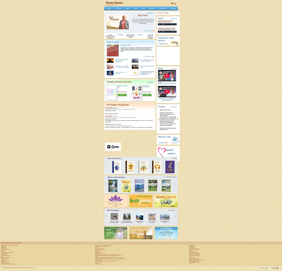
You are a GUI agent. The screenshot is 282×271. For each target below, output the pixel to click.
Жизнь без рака (4, 258)
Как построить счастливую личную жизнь (103, 245)
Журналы (3, 259)
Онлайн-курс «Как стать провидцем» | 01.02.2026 (130, 36)
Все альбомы (171, 210)
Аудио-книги (3, 246)
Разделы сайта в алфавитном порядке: (11, 243)
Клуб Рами (140, 34)
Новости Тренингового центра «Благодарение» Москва (106, 260)
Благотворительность (5, 249)
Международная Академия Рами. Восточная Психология (107, 254)
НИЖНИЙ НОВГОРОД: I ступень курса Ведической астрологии (120, 109)
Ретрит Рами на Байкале (140, 222)
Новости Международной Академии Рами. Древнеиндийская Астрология (110, 258)
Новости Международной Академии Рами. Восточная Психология (109, 257)
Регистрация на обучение (194, 254)
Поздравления (192, 246)
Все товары (149, 82)
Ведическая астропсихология (7, 252)
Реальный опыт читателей (194, 253)
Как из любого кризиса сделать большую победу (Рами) (147, 60)
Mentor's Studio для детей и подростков (9, 245)
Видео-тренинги (4, 253)
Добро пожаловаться (5, 257)
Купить (122, 95)
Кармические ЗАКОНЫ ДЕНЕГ (167, 83)
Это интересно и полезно (194, 261)
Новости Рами (98, 259)
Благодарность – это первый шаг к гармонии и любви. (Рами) (123, 66)
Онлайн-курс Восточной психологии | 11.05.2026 (142, 16)
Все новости (149, 13)
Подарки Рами (192, 245)
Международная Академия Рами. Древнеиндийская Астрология (108, 255)
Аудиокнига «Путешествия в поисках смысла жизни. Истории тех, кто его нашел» (166, 29)
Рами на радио (192, 251)
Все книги (174, 158)
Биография (3, 248)
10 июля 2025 (120, 34)
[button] (162, 24)
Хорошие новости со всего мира (195, 259)
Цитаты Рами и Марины (194, 260)
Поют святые (192, 247)
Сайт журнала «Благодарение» (170, 177)
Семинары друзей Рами (194, 255)
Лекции (96, 251)
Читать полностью (148, 56)
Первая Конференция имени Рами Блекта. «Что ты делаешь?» (110, 36)
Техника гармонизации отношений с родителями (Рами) (118, 125)
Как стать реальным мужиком (101, 246)
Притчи (190, 250)
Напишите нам (162, 142)
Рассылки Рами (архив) (194, 252)
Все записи (173, 18)
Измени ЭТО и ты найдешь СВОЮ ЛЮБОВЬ (167, 99)
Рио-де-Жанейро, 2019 (164, 222)
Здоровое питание (5, 260)
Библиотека (3, 247)
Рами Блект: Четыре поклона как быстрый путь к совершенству (122, 60)
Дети (2, 256)
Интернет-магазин (5, 262)
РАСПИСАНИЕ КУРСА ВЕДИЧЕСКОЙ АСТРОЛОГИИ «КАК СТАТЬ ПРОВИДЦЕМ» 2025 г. (147, 73)
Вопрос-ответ (4, 254)
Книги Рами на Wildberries (146, 86)
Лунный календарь (99, 252)
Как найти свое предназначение (8, 263)
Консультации (98, 250)
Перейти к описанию (122, 91)
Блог (2, 250)
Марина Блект (98, 253)
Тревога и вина (126, 45)
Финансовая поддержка (194, 258)
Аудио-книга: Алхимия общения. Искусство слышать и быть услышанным (165, 21)
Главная (108, 8)
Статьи (190, 256)
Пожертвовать (162, 43)
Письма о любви (98, 263)
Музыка (96, 256)
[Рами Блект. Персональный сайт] (114, 5)
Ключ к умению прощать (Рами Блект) (147, 66)
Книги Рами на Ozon (99, 248)
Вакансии (3, 251)
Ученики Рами (192, 257)
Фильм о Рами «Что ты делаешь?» (121, 73)
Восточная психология (6, 255)
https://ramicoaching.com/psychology (146, 27)
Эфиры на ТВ (192, 262)
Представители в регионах (194, 249)
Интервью (3, 261)
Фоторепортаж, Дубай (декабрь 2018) (127, 222)
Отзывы (96, 262)
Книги (96, 247)
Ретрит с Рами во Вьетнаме (152, 222)
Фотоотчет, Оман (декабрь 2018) (114, 222)
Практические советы (193, 248)
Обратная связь (98, 261)
